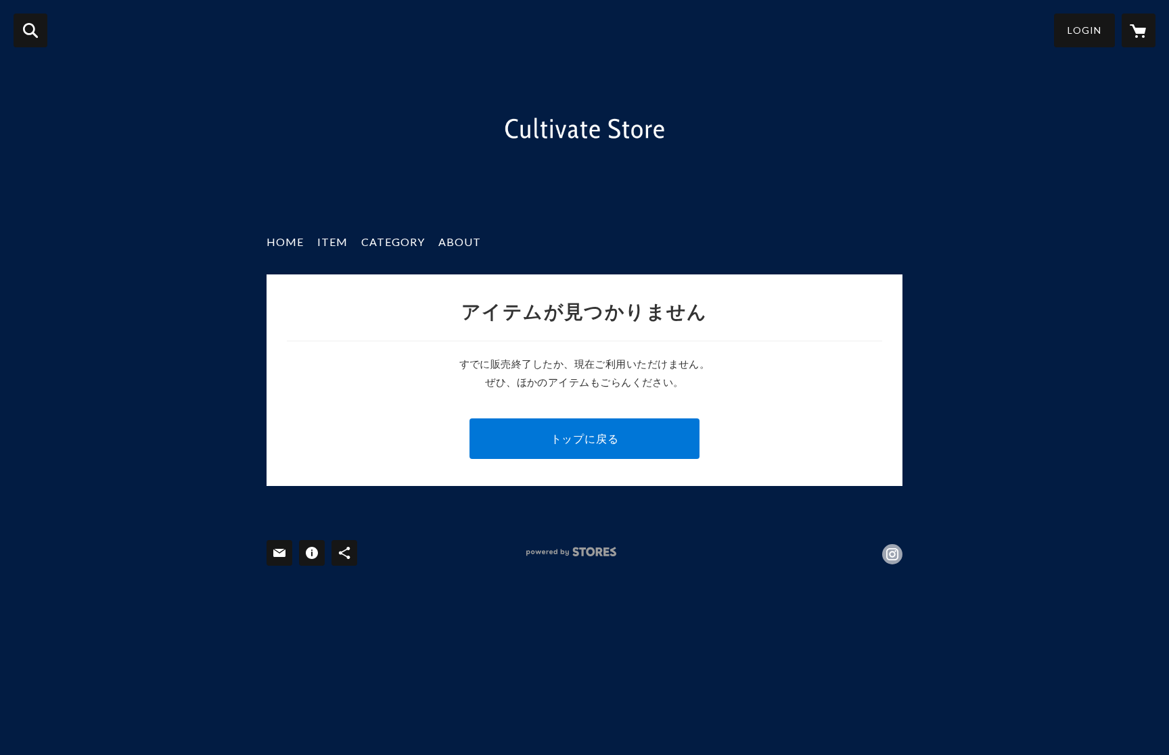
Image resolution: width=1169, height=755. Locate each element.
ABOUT (459, 241)
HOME (285, 241)
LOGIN (1084, 30)
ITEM (332, 241)
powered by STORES (571, 552)
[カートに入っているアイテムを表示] (1138, 30)
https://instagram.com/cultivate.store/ (892, 554)
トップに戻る (585, 438)
